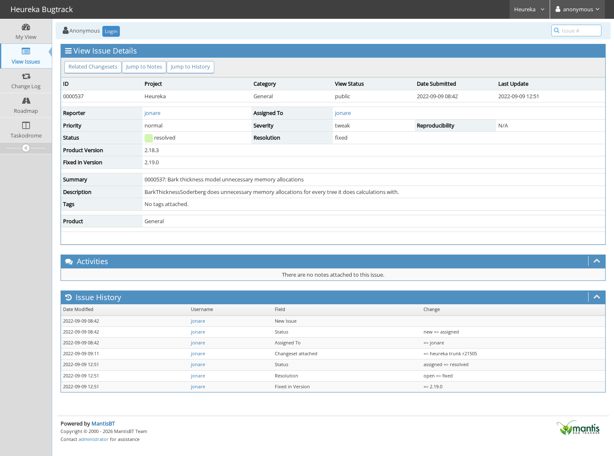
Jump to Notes (144, 66)
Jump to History (190, 66)
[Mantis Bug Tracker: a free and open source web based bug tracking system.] (578, 427)
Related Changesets (93, 66)
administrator (94, 439)
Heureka (525, 9)
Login (111, 31)
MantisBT (103, 423)
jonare (152, 113)
